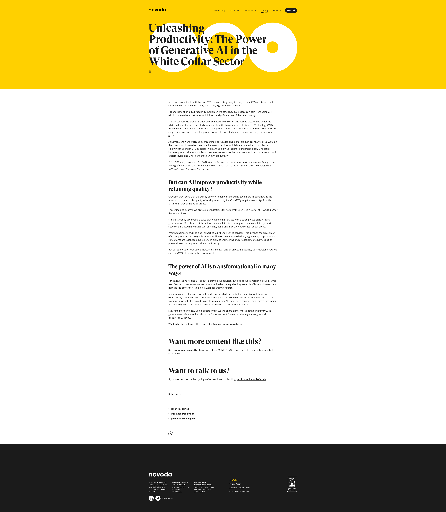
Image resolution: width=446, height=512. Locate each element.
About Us (277, 10)
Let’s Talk (291, 10)
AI (150, 71)
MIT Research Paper (182, 413)
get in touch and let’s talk (251, 379)
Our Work (234, 10)
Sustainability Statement (239, 487)
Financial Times (180, 408)
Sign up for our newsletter (228, 324)
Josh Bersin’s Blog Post (184, 418)
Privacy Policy (235, 484)
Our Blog (264, 10)
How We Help (220, 10)
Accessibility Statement (239, 491)
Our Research (250, 10)
